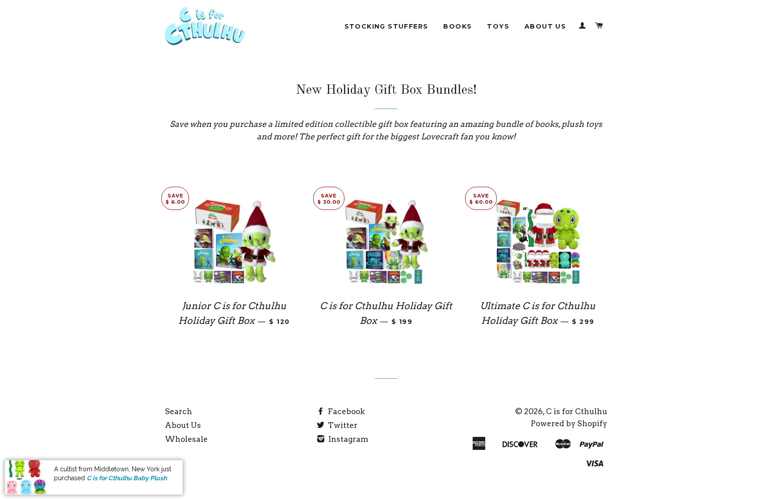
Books (457, 26)
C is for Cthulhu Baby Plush (127, 478)
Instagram (347, 439)
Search (178, 411)
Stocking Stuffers (386, 26)
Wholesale (186, 439)
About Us (545, 26)
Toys (498, 26)
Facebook (345, 411)
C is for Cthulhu (576, 411)
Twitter (341, 425)
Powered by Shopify (569, 423)
